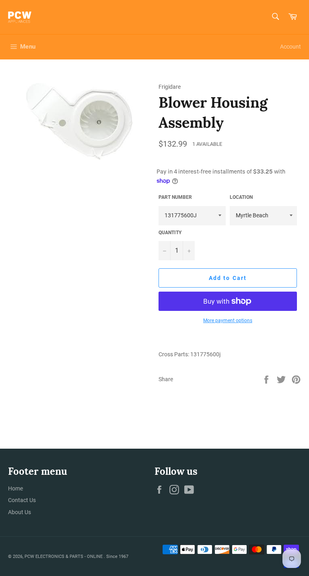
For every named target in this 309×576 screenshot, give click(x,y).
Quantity (170, 232)
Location (241, 197)
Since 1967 (117, 556)
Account (290, 46)
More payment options (227, 320)
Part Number (175, 197)
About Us (19, 512)
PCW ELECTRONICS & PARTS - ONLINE (64, 556)
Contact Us (22, 500)
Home (15, 488)
